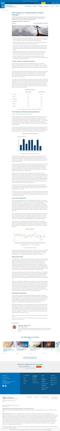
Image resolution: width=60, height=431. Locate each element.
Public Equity (35, 378)
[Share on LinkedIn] (45, 23)
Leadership (25, 380)
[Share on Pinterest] (47, 23)
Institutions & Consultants (43, 379)
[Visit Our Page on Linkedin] (3, 386)
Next (59, 348)
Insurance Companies (45, 387)
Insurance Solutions (36, 382)
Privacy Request (29, 397)
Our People (53, 375)
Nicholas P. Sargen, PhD (17, 21)
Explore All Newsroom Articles (30, 357)
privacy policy (44, 429)
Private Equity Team (54, 382)
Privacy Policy (36, 397)
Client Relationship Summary (44, 389)
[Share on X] (42, 23)
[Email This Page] (39, 23)
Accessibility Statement (45, 397)
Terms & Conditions (54, 397)
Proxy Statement (55, 398)
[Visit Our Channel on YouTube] (6, 386)
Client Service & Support (53, 384)
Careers (25, 383)
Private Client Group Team (54, 380)
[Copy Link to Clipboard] (37, 23)
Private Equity (35, 381)
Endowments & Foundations (44, 385)
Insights (25, 378)
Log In (42, 377)
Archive (14, 23)
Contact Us (4, 375)
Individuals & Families (45, 383)
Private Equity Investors (44, 381)
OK (49, 429)
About (24, 377)
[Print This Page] (40, 23)
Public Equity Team (53, 377)
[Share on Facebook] (44, 23)
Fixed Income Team (54, 378)
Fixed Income (35, 379)
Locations (25, 381)
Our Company (26, 375)
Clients (43, 375)
